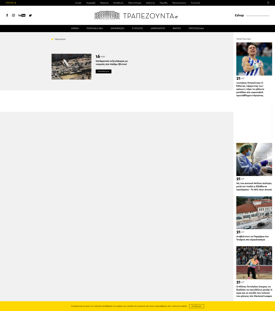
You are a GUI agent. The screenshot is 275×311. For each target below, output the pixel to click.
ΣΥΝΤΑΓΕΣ (137, 28)
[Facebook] (7, 15)
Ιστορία (78, 3)
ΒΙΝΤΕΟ (177, 28)
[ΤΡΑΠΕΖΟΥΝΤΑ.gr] (137, 15)
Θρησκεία (104, 3)
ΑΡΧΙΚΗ (75, 28)
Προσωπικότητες (179, 3)
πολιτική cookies (179, 306)
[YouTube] (21, 15)
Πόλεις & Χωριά (134, 3)
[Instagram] (13, 15)
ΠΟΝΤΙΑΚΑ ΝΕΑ (95, 28)
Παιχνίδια (163, 3)
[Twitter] (30, 15)
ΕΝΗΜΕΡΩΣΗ (117, 28)
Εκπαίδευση (118, 3)
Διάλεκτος (150, 3)
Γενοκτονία (195, 3)
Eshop (239, 15)
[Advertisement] (254, 120)
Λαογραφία (90, 3)
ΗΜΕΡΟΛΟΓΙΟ (158, 28)
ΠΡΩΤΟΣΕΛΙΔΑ (196, 28)
